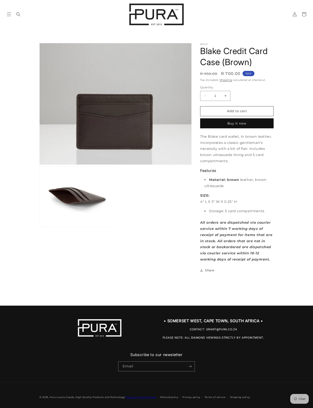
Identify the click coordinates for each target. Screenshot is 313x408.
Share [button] (209, 270)
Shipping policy (240, 397)
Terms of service (215, 397)
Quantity (206, 87)
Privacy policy (191, 397)
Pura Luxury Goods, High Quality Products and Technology (87, 397)
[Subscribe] (190, 366)
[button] (9, 14)
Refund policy (169, 397)
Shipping (226, 80)
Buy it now (236, 123)
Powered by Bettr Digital (141, 397)
